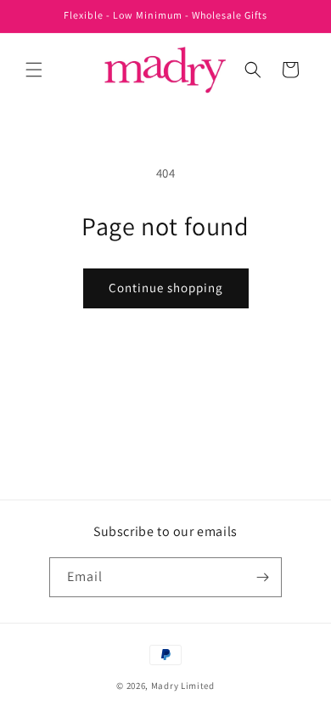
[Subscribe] (262, 577)
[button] (34, 69)
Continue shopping (166, 287)
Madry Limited (183, 686)
